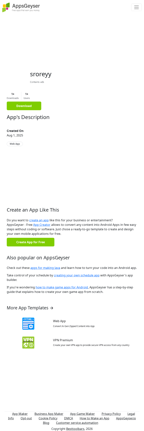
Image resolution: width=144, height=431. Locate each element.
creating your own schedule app (77, 275)
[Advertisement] (72, 41)
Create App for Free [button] (30, 242)
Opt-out (26, 418)
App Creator (41, 225)
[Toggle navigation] (136, 7)
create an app (39, 220)
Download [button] (24, 106)
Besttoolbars (75, 429)
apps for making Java (45, 268)
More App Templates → (30, 308)
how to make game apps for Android (62, 287)
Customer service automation (77, 423)
